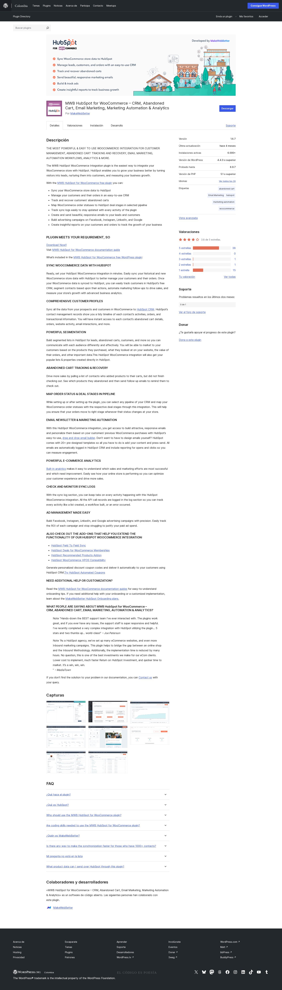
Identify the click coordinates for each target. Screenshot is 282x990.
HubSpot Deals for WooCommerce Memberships (80, 550)
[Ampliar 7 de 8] (165, 705)
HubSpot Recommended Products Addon (76, 555)
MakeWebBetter (80, 113)
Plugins (69, 952)
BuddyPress (228, 957)
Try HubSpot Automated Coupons (84, 572)
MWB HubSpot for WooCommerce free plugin (84, 183)
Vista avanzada (188, 218)
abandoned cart (226, 188)
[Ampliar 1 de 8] (81, 705)
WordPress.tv (125, 957)
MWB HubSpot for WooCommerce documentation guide (86, 249)
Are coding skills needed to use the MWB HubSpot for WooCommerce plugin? (93, 825)
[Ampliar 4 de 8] (123, 705)
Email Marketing (216, 195)
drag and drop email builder (79, 438)
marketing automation (223, 202)
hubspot (230, 195)
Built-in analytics (56, 468)
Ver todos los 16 (227, 181)
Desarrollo (117, 125)
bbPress (226, 952)
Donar (173, 952)
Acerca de (18, 941)
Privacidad (18, 957)
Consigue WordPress (263, 5)
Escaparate (71, 941)
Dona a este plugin (190, 339)
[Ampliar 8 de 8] (165, 730)
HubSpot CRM (145, 309)
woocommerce (226, 208)
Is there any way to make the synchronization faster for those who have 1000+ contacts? (101, 846)
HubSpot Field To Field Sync (68, 545)
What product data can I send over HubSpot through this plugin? (85, 866)
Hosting (17, 952)
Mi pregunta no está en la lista (64, 856)
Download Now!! (56, 245)
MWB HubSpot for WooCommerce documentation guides (92, 588)
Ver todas (230, 276)
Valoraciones (74, 125)
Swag (173, 957)
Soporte (231, 125)
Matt (224, 947)
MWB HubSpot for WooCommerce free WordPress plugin (107, 257)
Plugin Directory (21, 16)
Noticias (17, 947)
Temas (68, 947)
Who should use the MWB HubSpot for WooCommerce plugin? (83, 815)
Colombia (49, 972)
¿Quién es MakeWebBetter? (63, 835)
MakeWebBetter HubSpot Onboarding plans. (92, 598)
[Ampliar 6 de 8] (123, 755)
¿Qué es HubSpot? (57, 804)
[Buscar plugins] (47, 28)
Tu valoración (187, 276)
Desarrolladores (125, 952)
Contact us (145, 677)
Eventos (173, 947)
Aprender (122, 941)
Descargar (227, 108)
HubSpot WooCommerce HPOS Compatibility (78, 560)
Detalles (54, 125)
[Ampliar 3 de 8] (81, 755)
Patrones (70, 957)
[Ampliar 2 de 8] (81, 729)
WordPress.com (230, 941)
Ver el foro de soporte (192, 312)
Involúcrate (175, 941)
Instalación (96, 125)
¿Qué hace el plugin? (58, 794)
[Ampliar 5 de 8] (123, 729)
